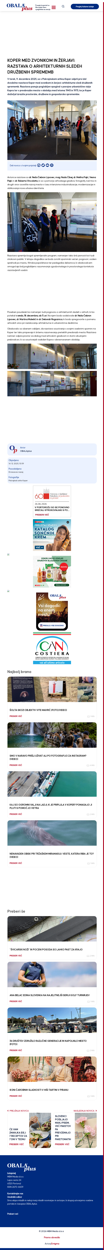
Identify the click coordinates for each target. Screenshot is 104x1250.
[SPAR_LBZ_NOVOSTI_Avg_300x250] (52, 572)
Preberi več (12, 1214)
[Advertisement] (52, 34)
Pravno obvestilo (52, 1238)
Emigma (55, 1244)
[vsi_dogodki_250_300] (52, 611)
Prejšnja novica (19, 1111)
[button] (54, 7)
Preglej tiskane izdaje (85, 7)
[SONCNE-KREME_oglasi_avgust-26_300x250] (52, 535)
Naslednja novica (84, 1111)
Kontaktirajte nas (15, 1194)
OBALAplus (26, 451)
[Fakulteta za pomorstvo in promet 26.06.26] (52, 501)
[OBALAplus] (29, 7)
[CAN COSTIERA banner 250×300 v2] (52, 648)
